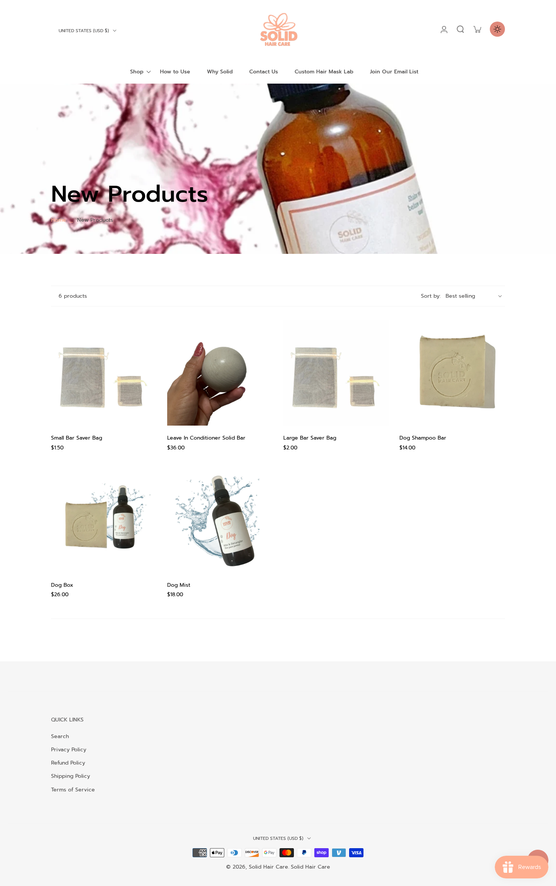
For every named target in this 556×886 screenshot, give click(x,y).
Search (60, 736)
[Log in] (443, 29)
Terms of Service (73, 790)
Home (58, 220)
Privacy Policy (68, 750)
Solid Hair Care (268, 867)
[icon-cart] (477, 29)
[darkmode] (497, 29)
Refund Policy (68, 763)
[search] (460, 29)
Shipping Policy (70, 776)
